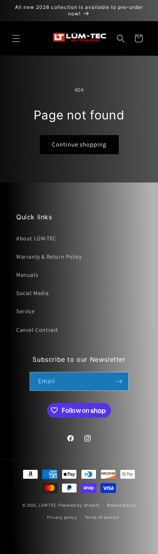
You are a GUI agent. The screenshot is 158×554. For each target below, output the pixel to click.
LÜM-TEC (47, 504)
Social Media (32, 293)
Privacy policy (62, 517)
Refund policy (121, 505)
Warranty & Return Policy (48, 256)
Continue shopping (79, 144)
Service (25, 311)
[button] (16, 38)
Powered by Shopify (79, 504)
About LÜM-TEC (36, 238)
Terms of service (102, 517)
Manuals (27, 274)
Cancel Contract (37, 329)
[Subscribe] (119, 381)
